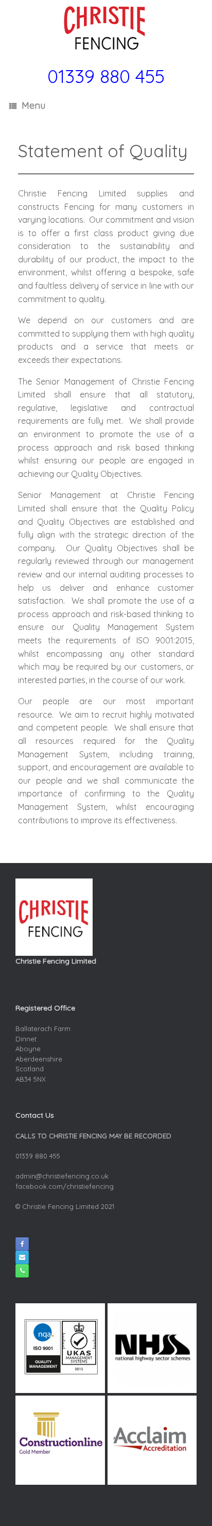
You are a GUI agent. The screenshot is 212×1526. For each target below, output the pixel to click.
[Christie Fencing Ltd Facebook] (22, 1244)
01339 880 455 (106, 76)
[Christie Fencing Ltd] (106, 28)
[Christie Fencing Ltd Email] (22, 1257)
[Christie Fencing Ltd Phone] (22, 1271)
